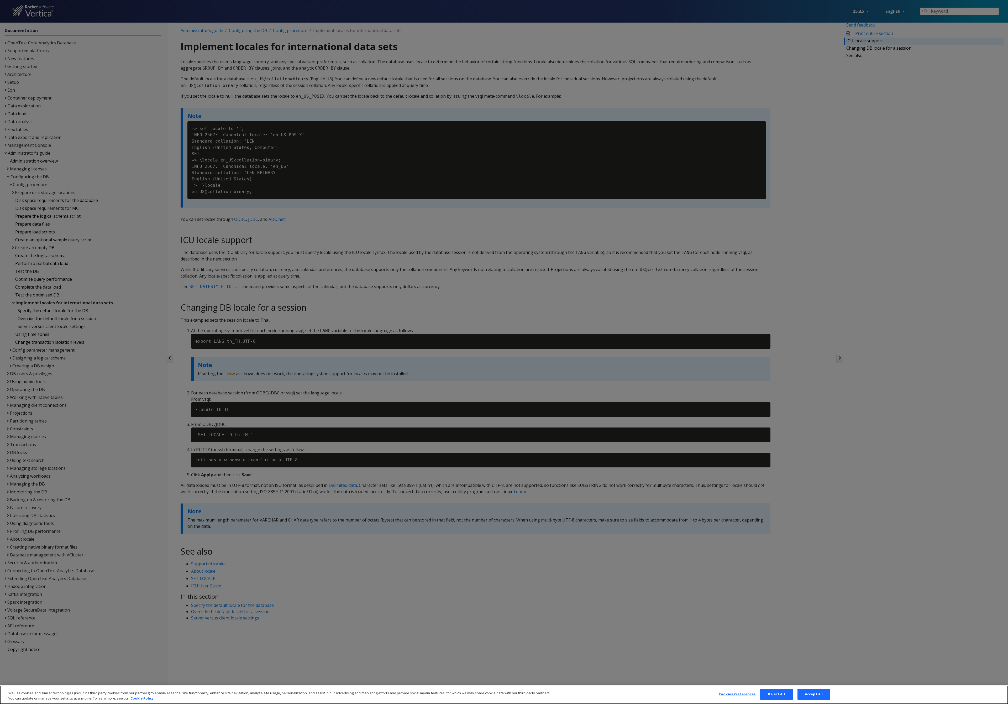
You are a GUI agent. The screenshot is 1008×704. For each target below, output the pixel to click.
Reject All (776, 694)
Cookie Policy (142, 698)
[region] (504, 694)
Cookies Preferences (737, 694)
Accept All (814, 694)
